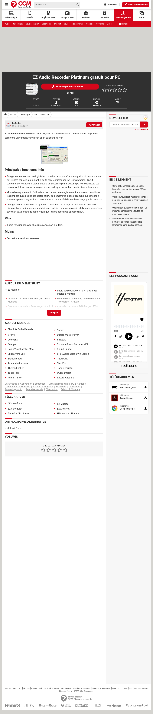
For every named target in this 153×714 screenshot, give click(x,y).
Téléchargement (123, 17)
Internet (57, 24)
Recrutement (66, 688)
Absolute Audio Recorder (21, 329)
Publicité (47, 688)
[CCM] (21, 4)
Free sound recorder (18, 306)
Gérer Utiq (116, 688)
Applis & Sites (48, 17)
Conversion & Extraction (32, 383)
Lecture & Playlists (43, 386)
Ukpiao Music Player (68, 334)
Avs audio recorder (17, 298)
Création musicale (58, 383)
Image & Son (67, 17)
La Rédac (16, 123)
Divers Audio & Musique (17, 386)
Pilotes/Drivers (77, 24)
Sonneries (74, 386)
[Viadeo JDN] (98, 705)
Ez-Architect (63, 408)
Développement (32, 24)
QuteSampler (64, 372)
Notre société (36, 688)
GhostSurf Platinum (18, 413)
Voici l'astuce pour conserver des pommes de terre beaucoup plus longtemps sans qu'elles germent (127, 221)
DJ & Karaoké (78, 383)
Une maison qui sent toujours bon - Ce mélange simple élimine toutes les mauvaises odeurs (129, 211)
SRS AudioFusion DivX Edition (73, 353)
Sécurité (89, 24)
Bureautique (18, 24)
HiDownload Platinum (68, 413)
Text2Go (61, 363)
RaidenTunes (15, 377)
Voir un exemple (141, 129)
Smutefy (61, 339)
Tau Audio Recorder (18, 363)
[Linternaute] (48, 705)
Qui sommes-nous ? (13, 688)
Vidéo (109, 24)
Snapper (12, 344)
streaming (56, 183)
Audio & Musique (41, 114)
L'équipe (26, 688)
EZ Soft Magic (56, 105)
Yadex (60, 330)
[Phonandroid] (137, 705)
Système (100, 24)
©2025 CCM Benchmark (83, 691)
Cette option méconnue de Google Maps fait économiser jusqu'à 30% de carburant (129, 189)
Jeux (66, 24)
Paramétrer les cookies (101, 688)
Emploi (125, 24)
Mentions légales (141, 688)
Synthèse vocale (34, 389)
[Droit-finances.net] (66, 705)
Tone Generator (65, 368)
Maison (85, 17)
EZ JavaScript (15, 403)
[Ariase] (114, 705)
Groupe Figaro (66, 691)
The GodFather (15, 368)
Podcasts (61, 386)
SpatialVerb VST (16, 353)
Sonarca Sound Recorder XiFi (72, 344)
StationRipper (15, 358)
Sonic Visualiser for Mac (20, 349)
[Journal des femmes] (12, 705)
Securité (104, 17)
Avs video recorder (66, 306)
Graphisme (46, 24)
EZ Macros (62, 404)
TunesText (13, 372)
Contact (55, 688)
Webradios (52, 389)
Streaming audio (13, 389)
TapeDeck (62, 358)
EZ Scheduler (15, 408)
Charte (124, 688)
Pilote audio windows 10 (70, 290)
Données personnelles (81, 688)
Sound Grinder (64, 349)
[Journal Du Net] (29, 705)
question (138, 4)
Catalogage (11, 383)
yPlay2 (11, 334)
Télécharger (25, 114)
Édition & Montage (70, 389)
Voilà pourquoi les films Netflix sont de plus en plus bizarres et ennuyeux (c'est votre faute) (130, 200)
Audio (7, 24)
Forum (142, 17)
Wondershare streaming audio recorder (77, 298)
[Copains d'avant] (81, 705)
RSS (130, 688)
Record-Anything (65, 377)
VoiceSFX (13, 339)
